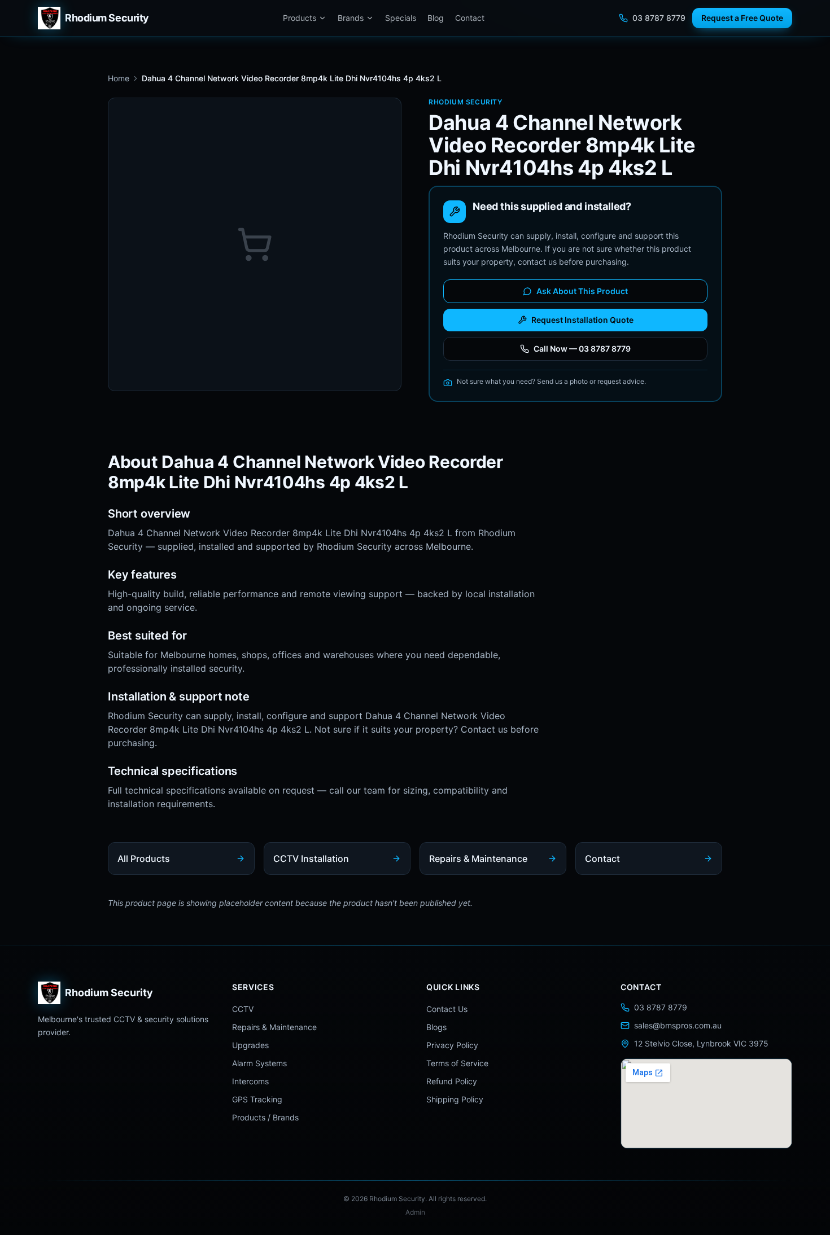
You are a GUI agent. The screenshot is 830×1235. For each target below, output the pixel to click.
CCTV (243, 1009)
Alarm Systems (259, 1063)
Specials (400, 18)
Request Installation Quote (582, 320)
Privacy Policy (452, 1045)
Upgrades (250, 1045)
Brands (351, 18)
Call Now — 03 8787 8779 (582, 348)
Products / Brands (265, 1117)
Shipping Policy (454, 1099)
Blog (435, 18)
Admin (415, 1212)
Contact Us (447, 1009)
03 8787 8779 (658, 18)
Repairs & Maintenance (274, 1027)
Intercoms (250, 1081)
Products (299, 18)
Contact (469, 18)
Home (118, 78)
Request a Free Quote (742, 18)
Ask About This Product (582, 291)
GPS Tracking (257, 1099)
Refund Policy (451, 1081)
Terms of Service (457, 1063)
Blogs (436, 1027)
